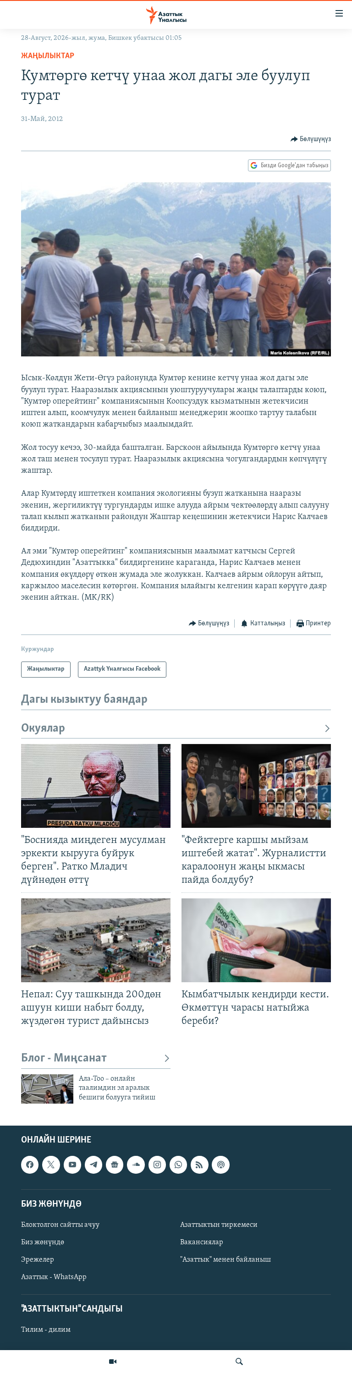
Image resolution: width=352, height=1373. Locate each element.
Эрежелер (37, 1260)
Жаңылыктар (47, 56)
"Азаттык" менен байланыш (225, 1260)
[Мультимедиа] (112, 1361)
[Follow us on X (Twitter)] (51, 1165)
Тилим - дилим (46, 1330)
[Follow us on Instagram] (157, 1165)
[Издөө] (239, 1361)
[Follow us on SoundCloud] (135, 1165)
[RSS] (199, 1165)
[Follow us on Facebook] (29, 1165)
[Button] (311, 139)
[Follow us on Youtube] (72, 1165)
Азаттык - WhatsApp (54, 1277)
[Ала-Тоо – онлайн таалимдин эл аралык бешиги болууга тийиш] (47, 1089)
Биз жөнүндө (42, 1242)
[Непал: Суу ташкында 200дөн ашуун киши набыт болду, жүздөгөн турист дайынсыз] (95, 940)
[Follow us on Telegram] (93, 1165)
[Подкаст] (220, 1165)
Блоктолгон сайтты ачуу (60, 1225)
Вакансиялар (201, 1242)
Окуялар (43, 728)
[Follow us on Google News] (114, 1165)
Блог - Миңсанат (64, 1058)
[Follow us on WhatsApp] (178, 1165)
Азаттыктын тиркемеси (219, 1225)
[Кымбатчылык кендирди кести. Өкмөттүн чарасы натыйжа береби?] (256, 940)
